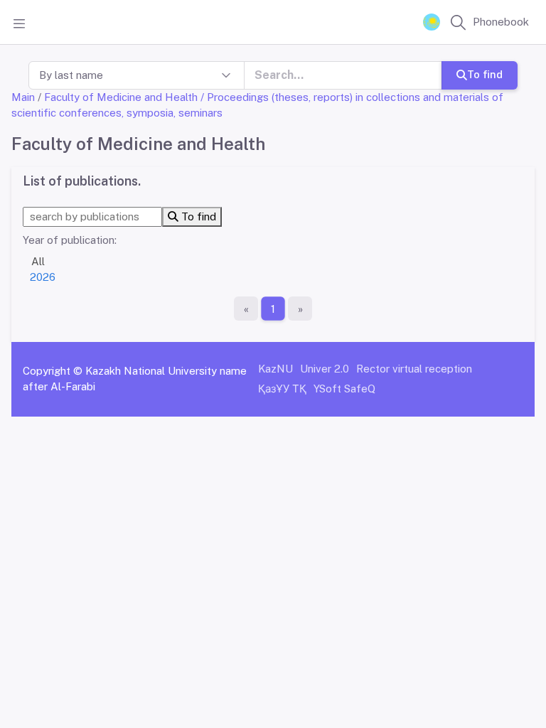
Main (23, 97)
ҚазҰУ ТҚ (282, 388)
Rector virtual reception (414, 369)
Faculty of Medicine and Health (121, 97)
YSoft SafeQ (344, 388)
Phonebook (501, 22)
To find (485, 74)
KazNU (275, 369)
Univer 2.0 (324, 369)
